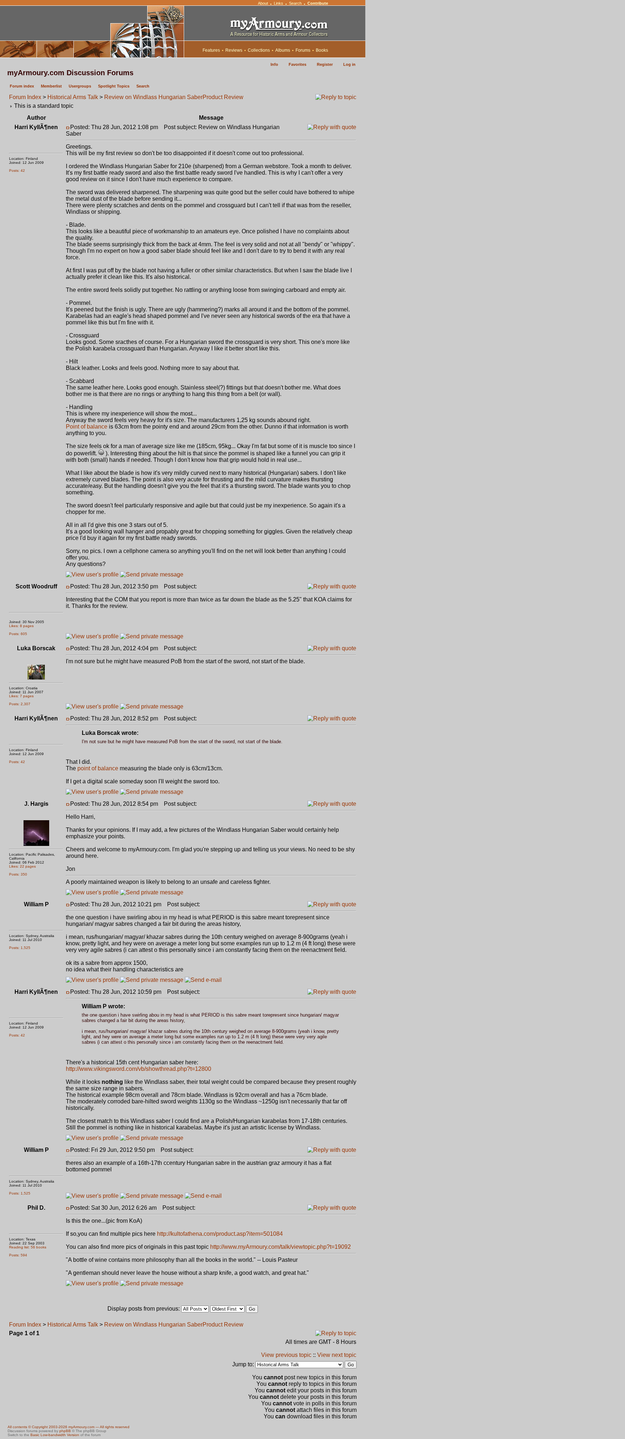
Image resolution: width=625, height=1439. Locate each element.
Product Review (223, 97)
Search (295, 3)
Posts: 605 (18, 634)
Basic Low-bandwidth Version (54, 1435)
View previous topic (286, 1355)
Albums (282, 50)
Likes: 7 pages (21, 696)
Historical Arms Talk (72, 97)
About (263, 3)
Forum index (22, 86)
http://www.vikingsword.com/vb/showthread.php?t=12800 (138, 1069)
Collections (259, 50)
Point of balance (86, 426)
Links (278, 3)
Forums (302, 50)
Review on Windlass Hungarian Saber (153, 97)
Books (322, 50)
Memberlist (51, 86)
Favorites (297, 64)
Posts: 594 (18, 1255)
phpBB (65, 1431)
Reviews (233, 50)
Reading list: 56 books (27, 1247)
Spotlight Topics (113, 86)
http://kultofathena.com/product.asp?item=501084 (220, 1234)
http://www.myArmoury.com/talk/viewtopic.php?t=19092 (280, 1247)
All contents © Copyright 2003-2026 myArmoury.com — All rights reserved (68, 1427)
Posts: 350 (18, 874)
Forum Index (25, 97)
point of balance (97, 768)
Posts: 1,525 (19, 948)
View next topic (336, 1355)
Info (274, 64)
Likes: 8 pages (21, 626)
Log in (349, 64)
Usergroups (80, 86)
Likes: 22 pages (22, 866)
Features (211, 50)
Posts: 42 (17, 171)
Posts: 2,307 (19, 704)
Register (325, 64)
